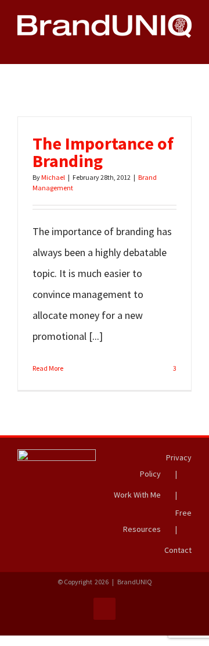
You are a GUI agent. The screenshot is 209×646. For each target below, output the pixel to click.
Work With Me (137, 494)
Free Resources (157, 520)
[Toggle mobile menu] (187, 44)
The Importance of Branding (103, 152)
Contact (178, 550)
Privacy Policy (166, 465)
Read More (48, 368)
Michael (53, 177)
